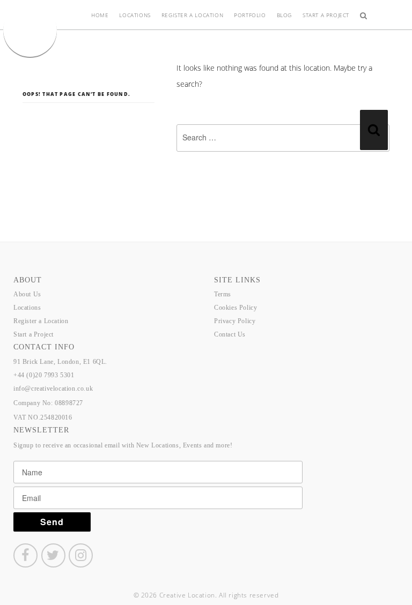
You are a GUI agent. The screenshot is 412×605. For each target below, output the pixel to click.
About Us (27, 294)
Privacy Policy (234, 321)
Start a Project (326, 15)
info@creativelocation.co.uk (53, 388)
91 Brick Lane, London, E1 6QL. (60, 361)
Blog (284, 15)
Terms (222, 294)
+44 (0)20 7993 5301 (43, 375)
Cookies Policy (235, 307)
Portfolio (250, 15)
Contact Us (230, 334)
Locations (134, 15)
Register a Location (192, 15)
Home (99, 15)
